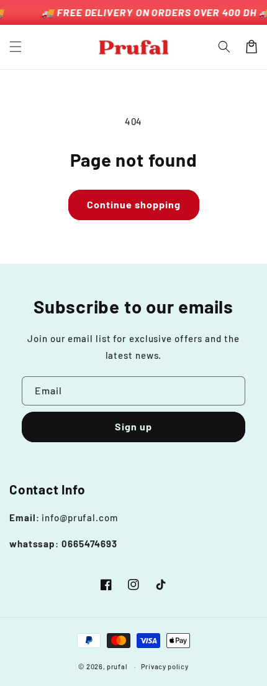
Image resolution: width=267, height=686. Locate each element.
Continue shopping (134, 204)
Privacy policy (165, 666)
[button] (15, 46)
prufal (117, 666)
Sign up (133, 426)
